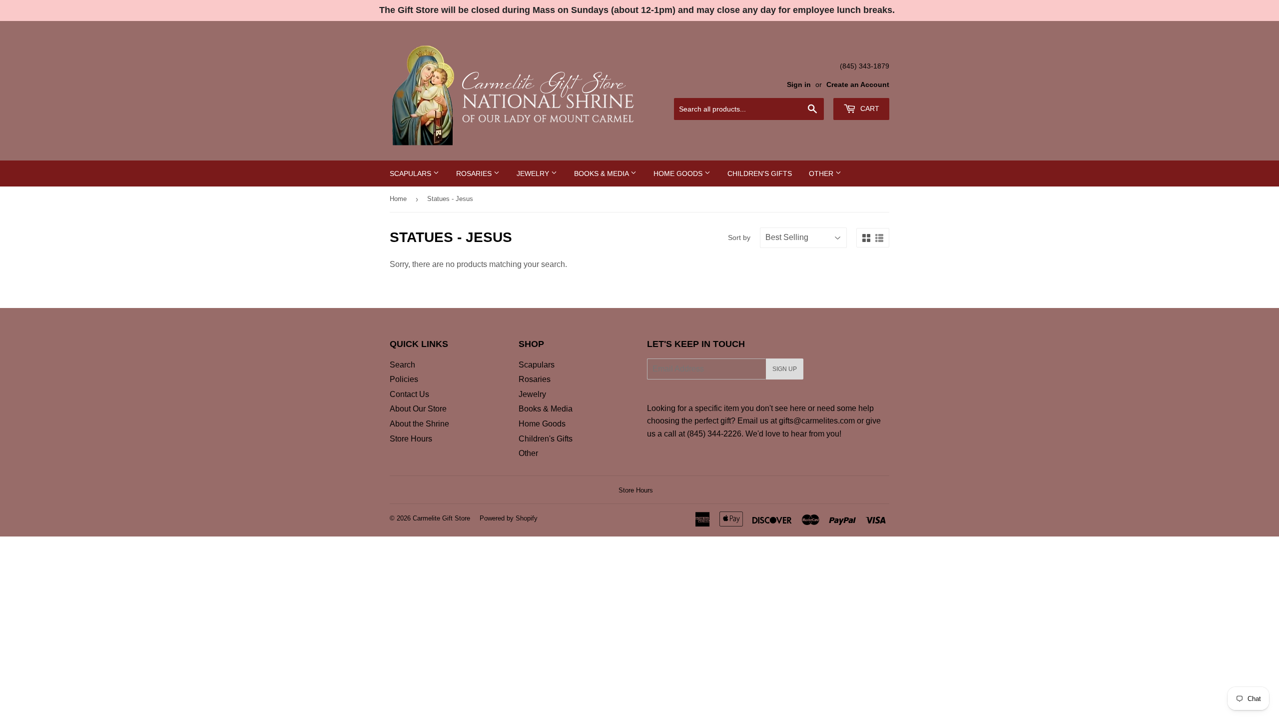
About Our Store (418, 408)
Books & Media (602, 174)
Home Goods (678, 174)
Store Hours (411, 438)
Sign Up (784, 369)
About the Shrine (419, 424)
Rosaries (475, 174)
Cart (868, 108)
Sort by (739, 238)
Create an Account (857, 84)
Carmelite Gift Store (441, 518)
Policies (404, 379)
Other (822, 174)
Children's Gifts (759, 174)
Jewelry (534, 174)
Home (398, 198)
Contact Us (409, 394)
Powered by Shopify (509, 518)
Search (402, 364)
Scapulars (411, 174)
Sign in (799, 84)
